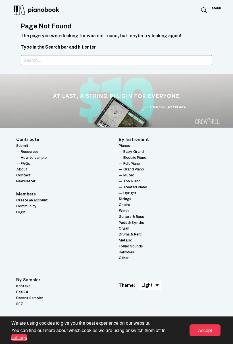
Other (124, 258)
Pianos (124, 146)
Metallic (125, 240)
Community (26, 206)
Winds (124, 211)
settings (19, 337)
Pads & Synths (131, 223)
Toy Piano (132, 181)
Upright (129, 193)
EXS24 (22, 292)
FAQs (25, 164)
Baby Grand (133, 152)
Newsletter (26, 181)
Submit (22, 146)
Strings (125, 199)
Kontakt (23, 286)
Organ (124, 228)
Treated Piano (135, 187)
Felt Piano (131, 164)
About (21, 169)
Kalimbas (126, 252)
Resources (30, 152)
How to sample (34, 158)
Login (20, 212)
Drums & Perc (130, 234)
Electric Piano (134, 158)
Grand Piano (133, 169)
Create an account (32, 200)
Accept (205, 330)
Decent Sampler (29, 298)
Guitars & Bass (131, 217)
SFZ (19, 304)
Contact (23, 175)
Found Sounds (131, 246)
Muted (128, 175)
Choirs (124, 205)
